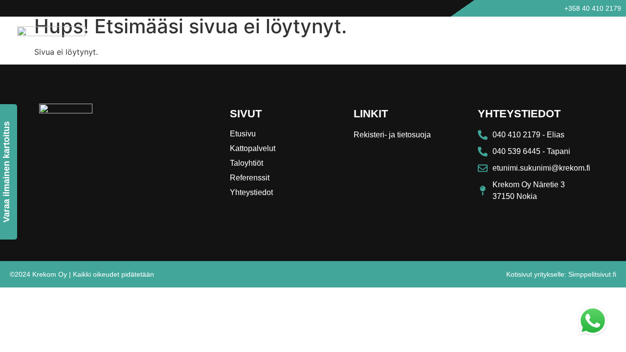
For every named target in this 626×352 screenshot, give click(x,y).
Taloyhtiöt (497, 38)
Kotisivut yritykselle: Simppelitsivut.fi (561, 274)
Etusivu (403, 38)
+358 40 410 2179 (592, 8)
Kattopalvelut (448, 38)
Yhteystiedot (594, 38)
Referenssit (543, 38)
